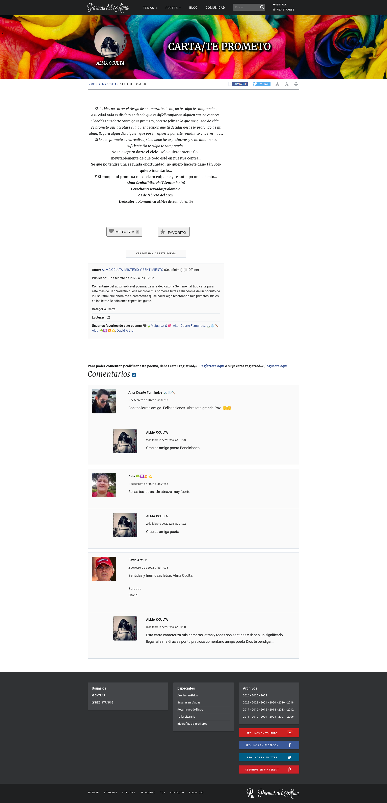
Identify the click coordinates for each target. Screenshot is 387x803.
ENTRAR (281, 4)
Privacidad (147, 792)
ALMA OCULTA (108, 84)
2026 (246, 695)
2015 (264, 709)
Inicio (92, 84)
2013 (281, 709)
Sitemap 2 (110, 792)
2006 (290, 716)
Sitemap (93, 792)
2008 (272, 716)
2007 (281, 716)
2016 (255, 709)
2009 (264, 716)
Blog (193, 7)
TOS (162, 792)
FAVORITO (176, 233)
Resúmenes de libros (190, 709)
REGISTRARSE (285, 9)
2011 (246, 716)
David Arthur (125, 330)
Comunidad (215, 7)
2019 (281, 702)
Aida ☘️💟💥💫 (103, 330)
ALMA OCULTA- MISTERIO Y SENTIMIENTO (133, 270)
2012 (290, 709)
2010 (255, 716)
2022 (255, 702)
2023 (246, 702)
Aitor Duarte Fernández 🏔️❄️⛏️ (195, 326)
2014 (272, 709)
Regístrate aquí (211, 366)
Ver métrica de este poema (156, 253)
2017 (246, 709)
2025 (255, 695)
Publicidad (196, 792)
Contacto (177, 792)
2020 (272, 702)
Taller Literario (186, 716)
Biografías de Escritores (192, 723)
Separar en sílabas (188, 702)
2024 (264, 695)
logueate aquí (276, 366)
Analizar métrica (187, 695)
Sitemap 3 (128, 792)
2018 (290, 702)
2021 (264, 702)
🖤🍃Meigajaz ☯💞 (157, 326)
